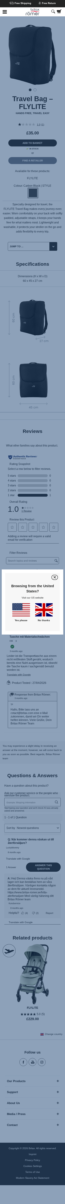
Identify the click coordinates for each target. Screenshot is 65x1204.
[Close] (54, 577)
